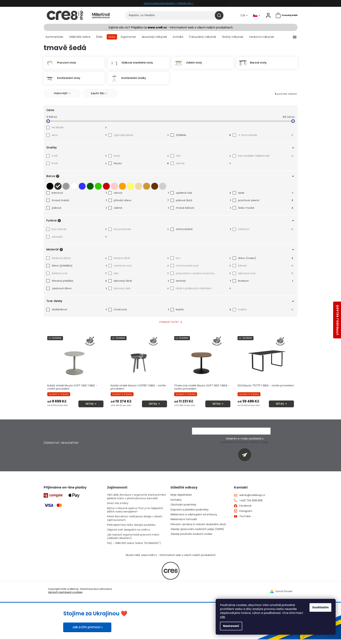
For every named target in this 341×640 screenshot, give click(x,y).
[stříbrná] (162, 186)
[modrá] (82, 186)
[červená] (106, 186)
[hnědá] (154, 186)
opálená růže (203, 193)
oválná (265, 309)
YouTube (245, 516)
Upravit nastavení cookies (65, 592)
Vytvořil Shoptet (283, 591)
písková (79, 208)
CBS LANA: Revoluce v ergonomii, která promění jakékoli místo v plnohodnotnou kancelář (136, 496)
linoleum (265, 281)
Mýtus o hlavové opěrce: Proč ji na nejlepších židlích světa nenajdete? (135, 510)
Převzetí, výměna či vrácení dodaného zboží (198, 524)
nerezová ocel (141, 265)
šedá (265, 193)
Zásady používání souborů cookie (191, 534)
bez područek (141, 229)
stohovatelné (203, 229)
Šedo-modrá (265, 208)
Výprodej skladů (141, 135)
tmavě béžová (203, 208)
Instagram (245, 511)
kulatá (203, 309)
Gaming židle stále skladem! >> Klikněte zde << (169, 3)
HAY (203, 156)
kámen (265, 265)
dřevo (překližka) (79, 265)
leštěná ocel (79, 273)
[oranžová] (122, 186)
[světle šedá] (66, 186)
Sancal (203, 163)
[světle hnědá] (146, 186)
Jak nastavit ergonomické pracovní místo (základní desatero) (133, 536)
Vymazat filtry (169, 322)
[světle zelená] (98, 186)
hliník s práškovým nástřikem (203, 288)
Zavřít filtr (98, 93)
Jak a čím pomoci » (87, 627)
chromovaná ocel (203, 265)
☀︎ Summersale (265, 135)
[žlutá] (130, 186)
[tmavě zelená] (90, 186)
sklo (141, 273)
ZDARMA (203, 135)
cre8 (79, 156)
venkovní (265, 229)
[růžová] (114, 186)
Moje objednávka (181, 495)
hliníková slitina (79, 258)
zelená (141, 208)
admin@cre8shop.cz (252, 495)
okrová (141, 193)
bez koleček (79, 229)
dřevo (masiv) (265, 258)
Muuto (141, 163)
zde (222, 617)
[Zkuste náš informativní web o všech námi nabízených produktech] (171, 571)
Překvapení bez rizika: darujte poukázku (131, 525)
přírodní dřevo (141, 200)
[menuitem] (54, 37)
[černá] (50, 186)
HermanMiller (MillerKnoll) (265, 156)
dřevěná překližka (79, 281)
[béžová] (138, 186)
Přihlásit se (246, 455)
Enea (141, 156)
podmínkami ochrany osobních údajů (244, 442)
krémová (79, 193)
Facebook (245, 505)
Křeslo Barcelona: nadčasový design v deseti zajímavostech (134, 518)
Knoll (79, 163)
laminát (203, 281)
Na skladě (79, 127)
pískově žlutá (203, 200)
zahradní (79, 237)
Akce (79, 135)
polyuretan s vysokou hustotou (203, 273)
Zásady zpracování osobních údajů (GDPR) (197, 529)
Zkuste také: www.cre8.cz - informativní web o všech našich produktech (170, 555)
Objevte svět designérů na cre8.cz (128, 529)
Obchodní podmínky (183, 504)
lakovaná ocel (265, 273)
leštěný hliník (141, 258)
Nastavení (231, 626)
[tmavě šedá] (58, 186)
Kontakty (176, 500)
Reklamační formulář (184, 519)
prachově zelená (265, 200)
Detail (90, 404)
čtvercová (141, 309)
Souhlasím (320, 607)
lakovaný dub (141, 288)
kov (203, 258)
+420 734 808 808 (250, 500)
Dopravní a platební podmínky (190, 509)
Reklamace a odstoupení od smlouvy (194, 514)
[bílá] (74, 186)
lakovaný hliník (141, 281)
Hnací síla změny (117, 503)
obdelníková (79, 309)
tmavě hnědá (79, 200)
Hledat (220, 15)
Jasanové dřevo (79, 288)
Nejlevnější (60, 93)
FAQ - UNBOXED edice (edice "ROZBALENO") (134, 543)
